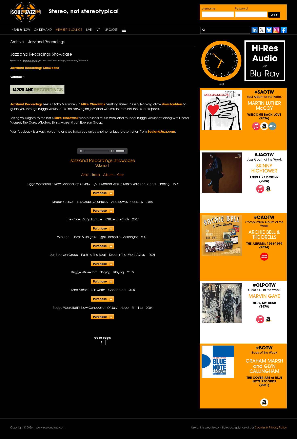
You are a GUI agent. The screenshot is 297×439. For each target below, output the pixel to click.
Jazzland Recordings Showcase (41, 55)
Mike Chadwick (93, 104)
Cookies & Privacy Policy (271, 427)
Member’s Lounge (69, 30)
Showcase (71, 60)
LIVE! (89, 30)
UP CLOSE (111, 30)
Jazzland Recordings (54, 60)
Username (208, 8)
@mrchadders (172, 104)
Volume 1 (83, 60)
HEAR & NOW (21, 30)
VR (98, 30)
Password (241, 8)
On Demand (43, 30)
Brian (16, 60)
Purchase (100, 193)
